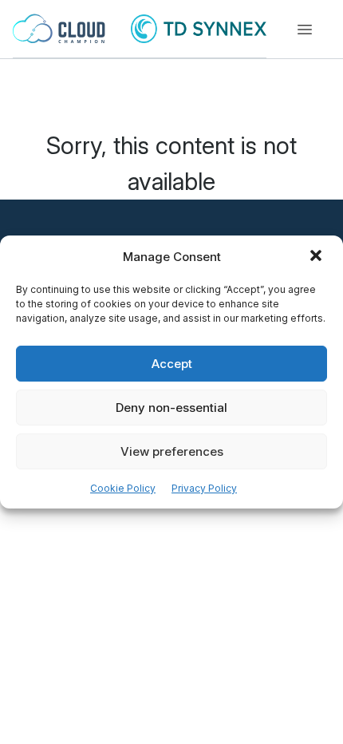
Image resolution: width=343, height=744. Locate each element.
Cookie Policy (123, 488)
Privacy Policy (204, 488)
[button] (317, 257)
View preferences (171, 451)
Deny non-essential (171, 407)
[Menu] (305, 30)
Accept (172, 363)
